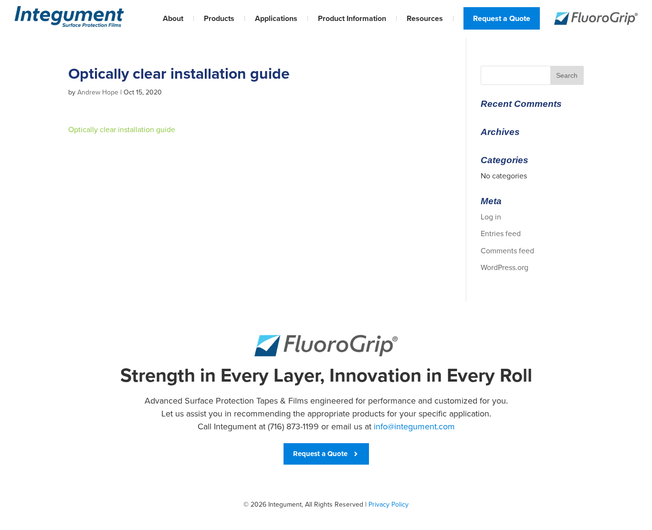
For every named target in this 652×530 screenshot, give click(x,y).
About (173, 18)
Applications (276, 18)
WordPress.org (504, 267)
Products (219, 18)
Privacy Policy (388, 504)
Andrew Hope (97, 92)
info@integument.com (414, 426)
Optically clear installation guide (121, 129)
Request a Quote (501, 18)
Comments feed (507, 250)
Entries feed (501, 233)
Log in (491, 216)
